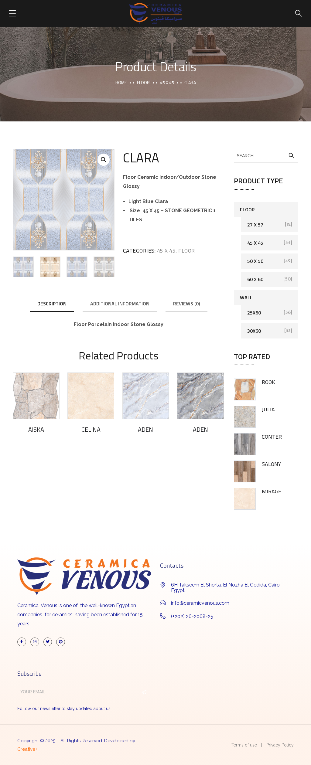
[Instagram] (34, 642)
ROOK (268, 382)
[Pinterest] (60, 642)
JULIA (268, 409)
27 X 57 (255, 224)
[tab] (52, 304)
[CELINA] (90, 395)
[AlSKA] (36, 395)
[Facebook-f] (21, 642)
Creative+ (27, 749)
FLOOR (143, 82)
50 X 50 (255, 261)
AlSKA (36, 429)
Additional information (119, 303)
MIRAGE (271, 491)
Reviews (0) (186, 303)
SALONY (271, 464)
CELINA (91, 429)
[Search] (291, 156)
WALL (246, 297)
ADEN (145, 429)
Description (52, 303)
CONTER (272, 437)
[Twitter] (47, 642)
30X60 (254, 331)
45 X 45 (167, 82)
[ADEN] (145, 395)
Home (121, 82)
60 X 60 (255, 279)
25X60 (254, 312)
